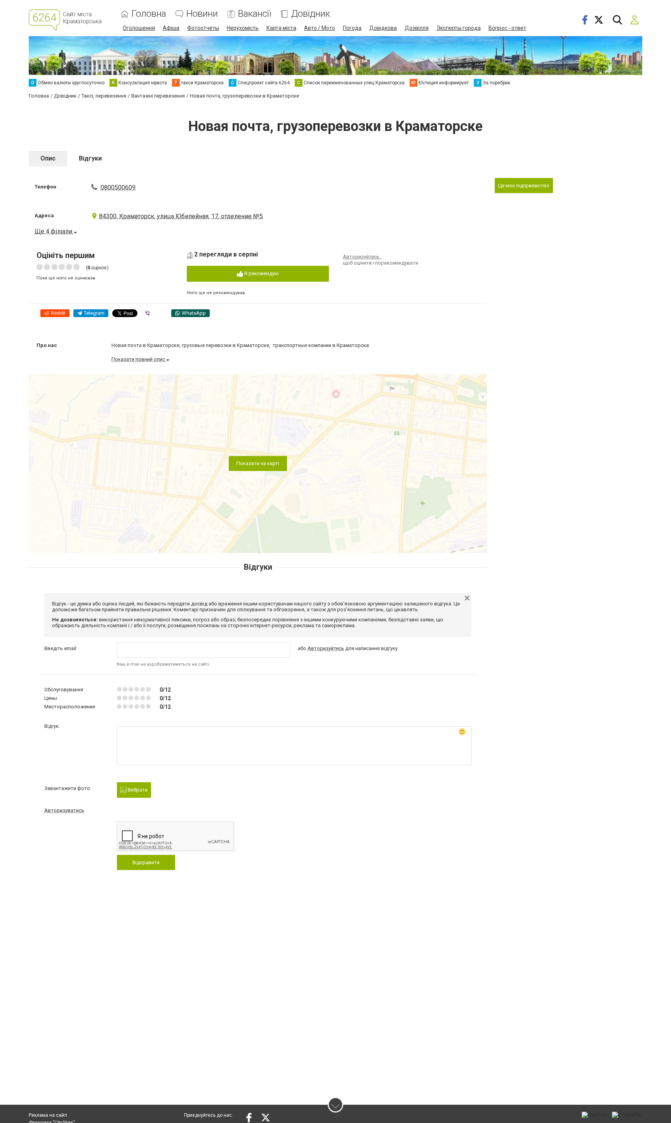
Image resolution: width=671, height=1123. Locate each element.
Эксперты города (458, 28)
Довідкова (383, 28)
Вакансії (254, 14)
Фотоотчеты (203, 28)
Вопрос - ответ (507, 28)
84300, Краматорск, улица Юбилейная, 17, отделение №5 (181, 216)
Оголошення (139, 28)
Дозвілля (417, 28)
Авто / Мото (319, 28)
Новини (202, 14)
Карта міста (281, 28)
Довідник (310, 14)
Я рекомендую (261, 273)
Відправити (146, 862)
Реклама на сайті (48, 1115)
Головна (149, 14)
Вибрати (137, 790)
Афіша (171, 28)
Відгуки (90, 158)
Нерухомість (243, 28)
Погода (352, 28)
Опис (48, 158)
